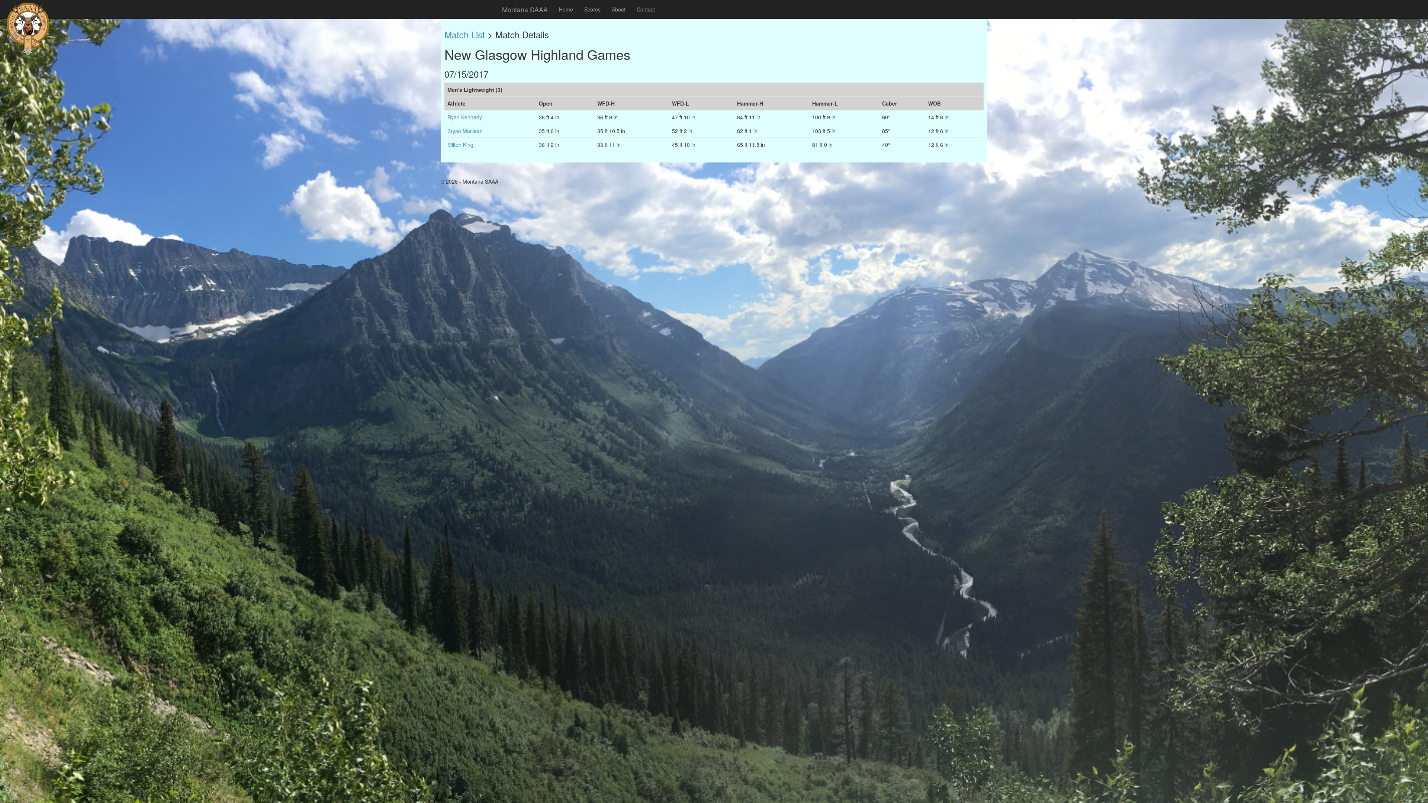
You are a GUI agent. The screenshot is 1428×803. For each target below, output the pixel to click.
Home (566, 9)
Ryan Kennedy (464, 117)
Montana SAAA (525, 9)
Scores (592, 9)
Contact (646, 9)
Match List (464, 34)
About (618, 9)
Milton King (460, 144)
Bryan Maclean (465, 131)
